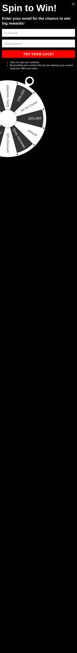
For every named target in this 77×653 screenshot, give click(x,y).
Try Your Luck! (38, 54)
